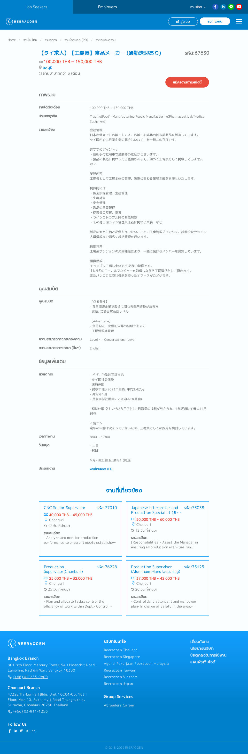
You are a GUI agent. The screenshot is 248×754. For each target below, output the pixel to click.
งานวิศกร (51, 40)
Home (12, 40)
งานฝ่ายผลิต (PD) (76, 40)
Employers (107, 6)
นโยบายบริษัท (202, 648)
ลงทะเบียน (215, 21)
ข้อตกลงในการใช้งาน (208, 655)
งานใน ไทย (30, 40)
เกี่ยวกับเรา (199, 641)
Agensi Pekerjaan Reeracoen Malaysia (136, 663)
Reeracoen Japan (118, 683)
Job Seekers (36, 6)
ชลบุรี (47, 67)
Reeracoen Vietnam (121, 676)
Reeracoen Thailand (121, 650)
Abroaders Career (119, 705)
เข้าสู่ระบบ (183, 21)
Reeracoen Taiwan (119, 670)
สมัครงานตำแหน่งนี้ (187, 82)
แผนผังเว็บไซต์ (203, 661)
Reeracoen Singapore (122, 656)
